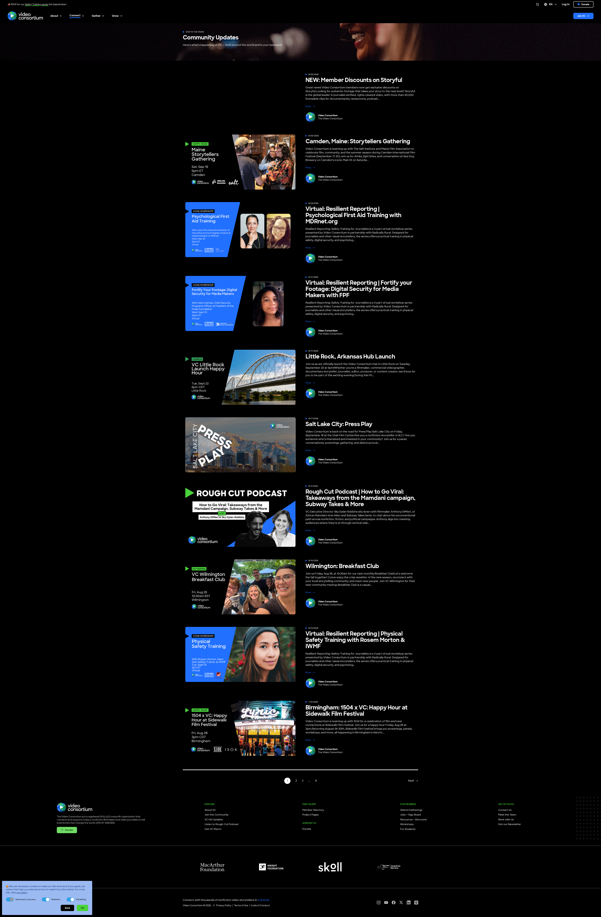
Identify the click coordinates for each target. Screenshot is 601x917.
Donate (585, 4)
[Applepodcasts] (416, 902)
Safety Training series (36, 4)
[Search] (538, 4)
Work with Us (506, 819)
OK (82, 908)
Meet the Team (507, 814)
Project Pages (310, 814)
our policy (21, 892)
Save (67, 908)
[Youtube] (386, 902)
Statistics (55, 899)
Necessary (25, 899)
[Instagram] (378, 902)
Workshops (407, 824)
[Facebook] (394, 902)
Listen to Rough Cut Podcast (222, 824)
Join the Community (217, 814)
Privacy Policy (223, 905)
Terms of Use (241, 905)
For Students (408, 829)
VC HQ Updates (214, 819)
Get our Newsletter (509, 824)
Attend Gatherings (411, 810)
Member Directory (313, 810)
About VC (210, 810)
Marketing (81, 899)
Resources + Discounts (413, 819)
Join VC (581, 16)
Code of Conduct (260, 905)
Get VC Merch (213, 829)
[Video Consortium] (25, 16)
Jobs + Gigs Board (410, 814)
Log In (566, 4)
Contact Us (505, 810)
